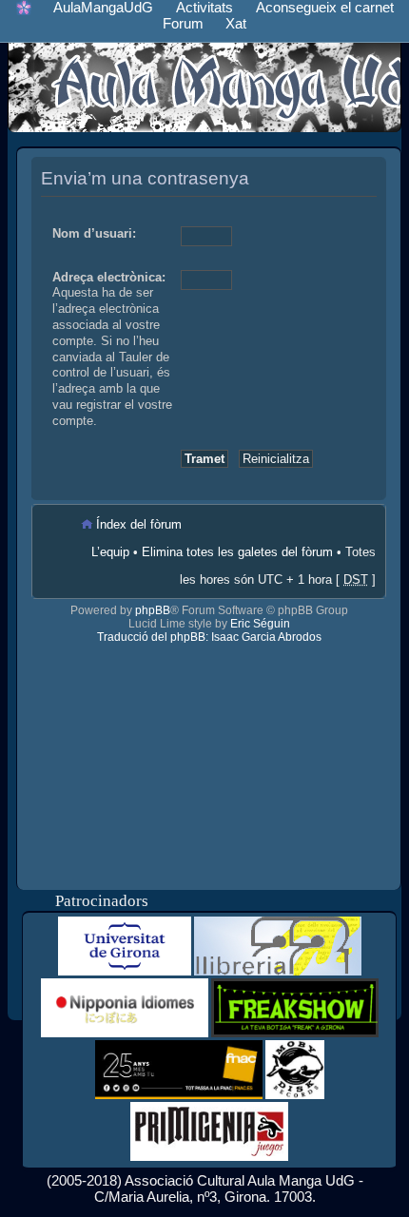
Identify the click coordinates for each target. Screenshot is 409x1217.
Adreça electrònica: (109, 277)
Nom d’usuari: (94, 233)
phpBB (152, 610)
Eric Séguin (260, 623)
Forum (183, 23)
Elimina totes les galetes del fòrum (237, 552)
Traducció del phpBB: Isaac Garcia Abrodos (209, 637)
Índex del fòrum (139, 524)
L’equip (110, 552)
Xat (235, 23)
